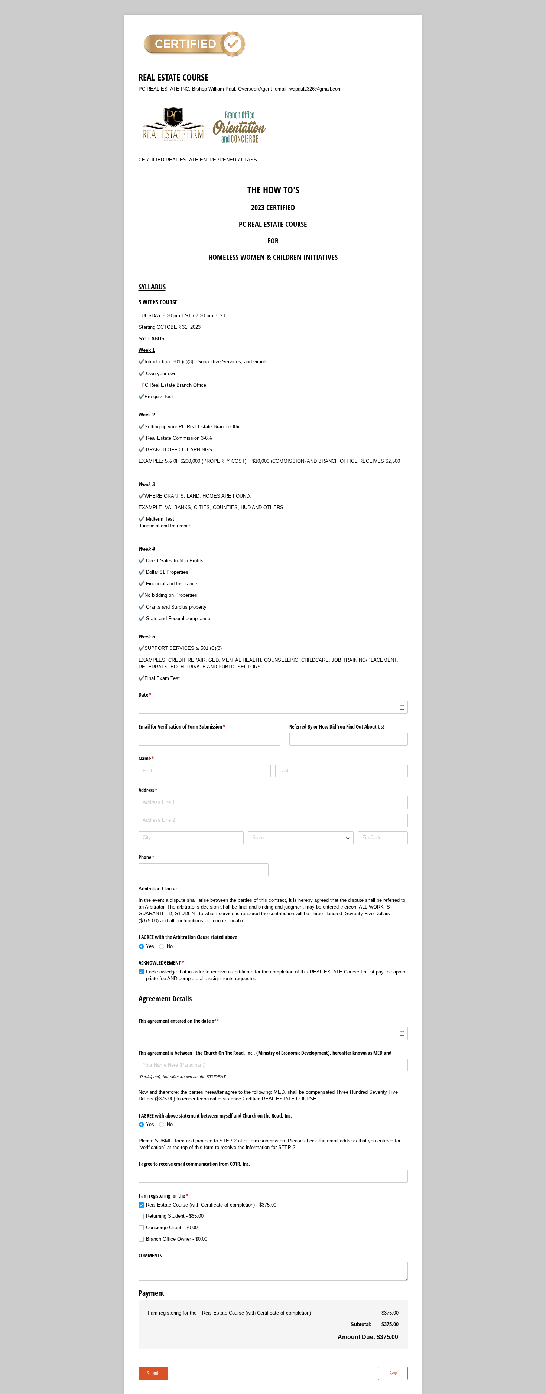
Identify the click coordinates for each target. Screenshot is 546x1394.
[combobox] (300, 837)
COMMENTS (150, 1255)
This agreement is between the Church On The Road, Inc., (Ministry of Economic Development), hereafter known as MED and (265, 1052)
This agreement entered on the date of (188, 1020)
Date (154, 694)
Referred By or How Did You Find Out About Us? (336, 726)
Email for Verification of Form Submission (191, 726)
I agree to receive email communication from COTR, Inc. (194, 1163)
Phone (155, 857)
